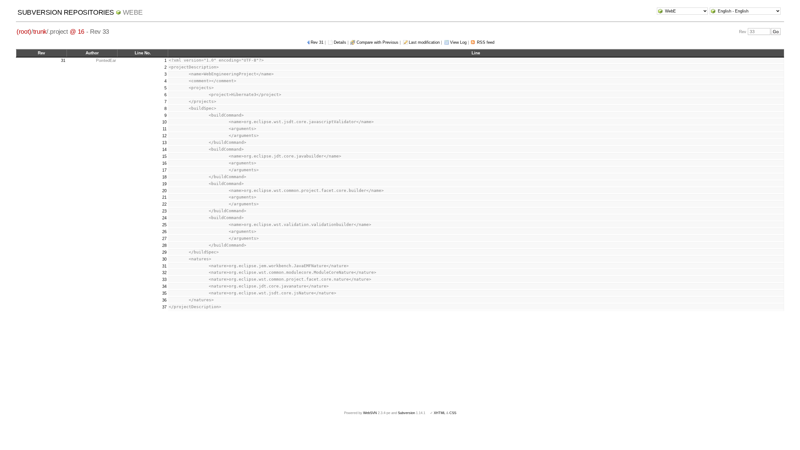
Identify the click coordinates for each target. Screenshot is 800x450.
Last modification (424, 42)
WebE (133, 12)
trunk (40, 31)
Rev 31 (317, 42)
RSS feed (485, 42)
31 (63, 60)
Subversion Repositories (66, 12)
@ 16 (77, 31)
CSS (452, 413)
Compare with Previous (377, 42)
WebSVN (370, 413)
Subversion (406, 413)
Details (340, 42)
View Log (458, 42)
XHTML (439, 413)
